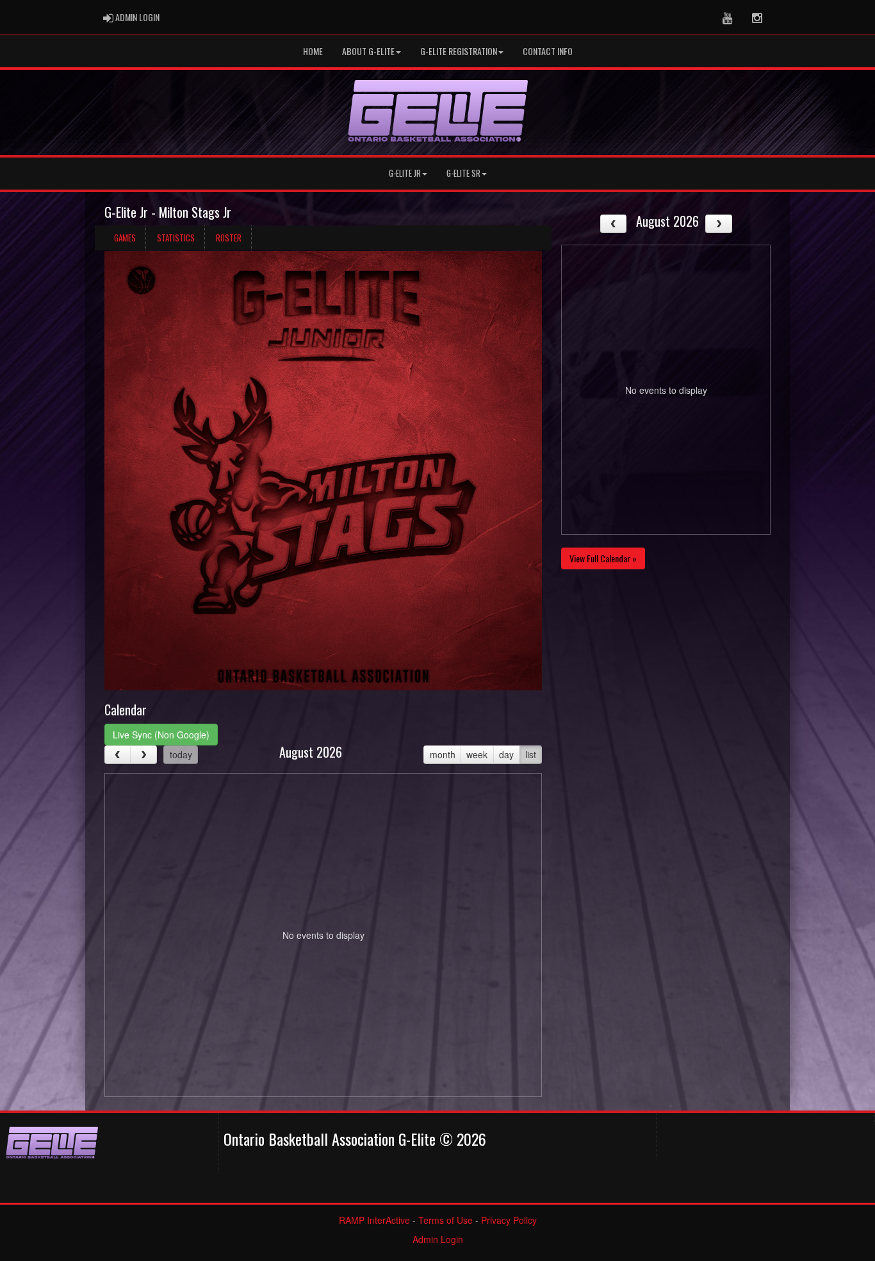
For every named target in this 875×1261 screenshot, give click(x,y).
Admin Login (438, 1239)
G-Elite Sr (463, 173)
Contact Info (548, 51)
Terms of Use (445, 1220)
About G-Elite (368, 51)
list (530, 754)
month (442, 754)
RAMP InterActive (374, 1220)
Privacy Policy (509, 1220)
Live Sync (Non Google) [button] (161, 734)
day (506, 754)
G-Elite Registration (458, 51)
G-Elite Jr (405, 173)
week (476, 754)
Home (313, 51)
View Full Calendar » (603, 558)
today (181, 754)
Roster (228, 237)
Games (125, 237)
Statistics (176, 237)
